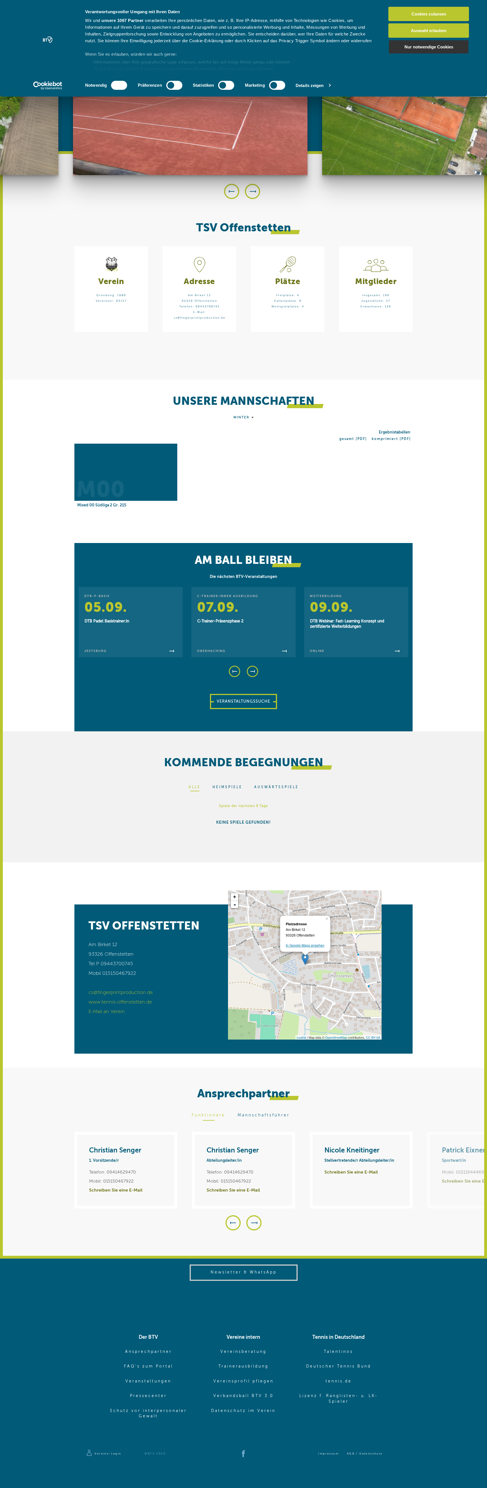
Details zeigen (310, 85)
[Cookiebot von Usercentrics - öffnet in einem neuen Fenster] (47, 85)
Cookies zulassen (428, 14)
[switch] (174, 85)
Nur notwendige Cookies (428, 46)
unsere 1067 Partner (122, 20)
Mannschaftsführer (264, 1115)
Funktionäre (208, 1115)
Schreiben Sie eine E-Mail (116, 1190)
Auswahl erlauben (428, 30)
